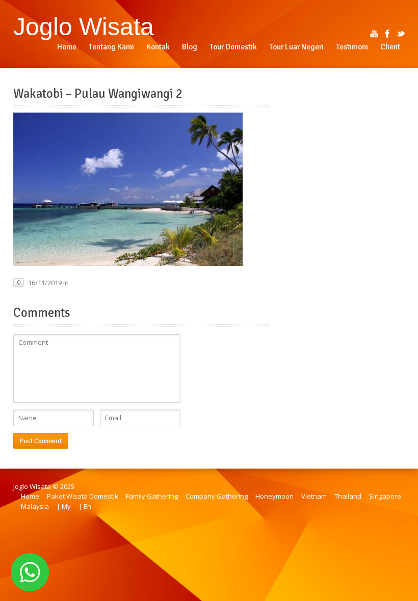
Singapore (385, 496)
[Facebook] (387, 34)
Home (30, 496)
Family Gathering (152, 496)
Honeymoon (274, 496)
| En (85, 506)
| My (64, 506)
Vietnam (314, 496)
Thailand (347, 496)
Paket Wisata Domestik (82, 496)
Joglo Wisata (83, 26)
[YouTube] (374, 34)
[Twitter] (401, 34)
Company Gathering (217, 496)
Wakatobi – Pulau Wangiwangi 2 (97, 93)
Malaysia (35, 506)
